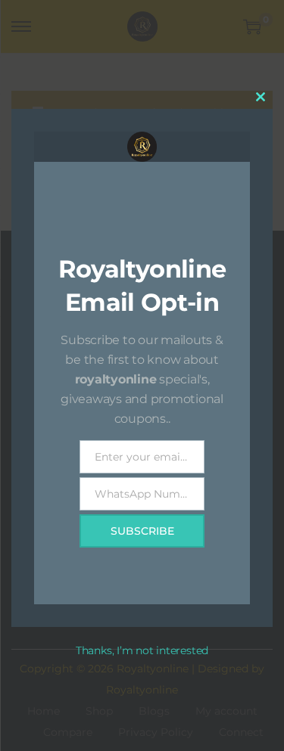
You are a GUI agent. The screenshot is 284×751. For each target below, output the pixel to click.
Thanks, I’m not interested (142, 650)
